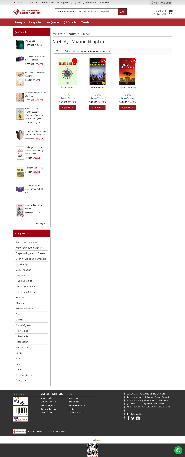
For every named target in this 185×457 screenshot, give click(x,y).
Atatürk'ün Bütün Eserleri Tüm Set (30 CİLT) (34, 188)
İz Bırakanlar (22, 336)
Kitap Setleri (22, 341)
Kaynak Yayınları (68, 98)
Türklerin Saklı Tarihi (34, 167)
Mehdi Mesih (97, 87)
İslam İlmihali (67, 87)
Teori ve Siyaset (24, 375)
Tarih (19, 369)
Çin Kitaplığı (22, 264)
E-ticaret (88, 439)
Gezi (18, 314)
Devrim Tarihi (23, 275)
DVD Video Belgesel (26, 292)
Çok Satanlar (21, 32)
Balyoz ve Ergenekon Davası (30, 253)
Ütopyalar (21, 380)
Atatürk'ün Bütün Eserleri (29, 247)
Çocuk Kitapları (23, 269)
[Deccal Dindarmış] (127, 59)
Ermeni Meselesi (24, 308)
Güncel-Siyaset (23, 325)
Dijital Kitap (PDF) (25, 280)
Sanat (19, 358)
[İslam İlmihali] (67, 59)
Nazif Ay (67, 95)
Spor (18, 363)
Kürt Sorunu (22, 347)
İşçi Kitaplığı (22, 330)
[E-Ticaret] (97, 439)
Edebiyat (20, 297)
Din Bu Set (30, 41)
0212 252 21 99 (149, 406)
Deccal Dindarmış (127, 87)
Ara (122, 12)
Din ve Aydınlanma (25, 286)
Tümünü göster (41, 223)
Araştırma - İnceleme (26, 242)
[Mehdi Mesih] (98, 59)
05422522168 (164, 406)
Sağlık (19, 352)
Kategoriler (20, 233)
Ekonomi (20, 303)
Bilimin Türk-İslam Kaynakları (31, 258)
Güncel (19, 319)
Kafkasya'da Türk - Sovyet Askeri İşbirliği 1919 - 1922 (34, 150)
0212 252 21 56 (133, 406)
